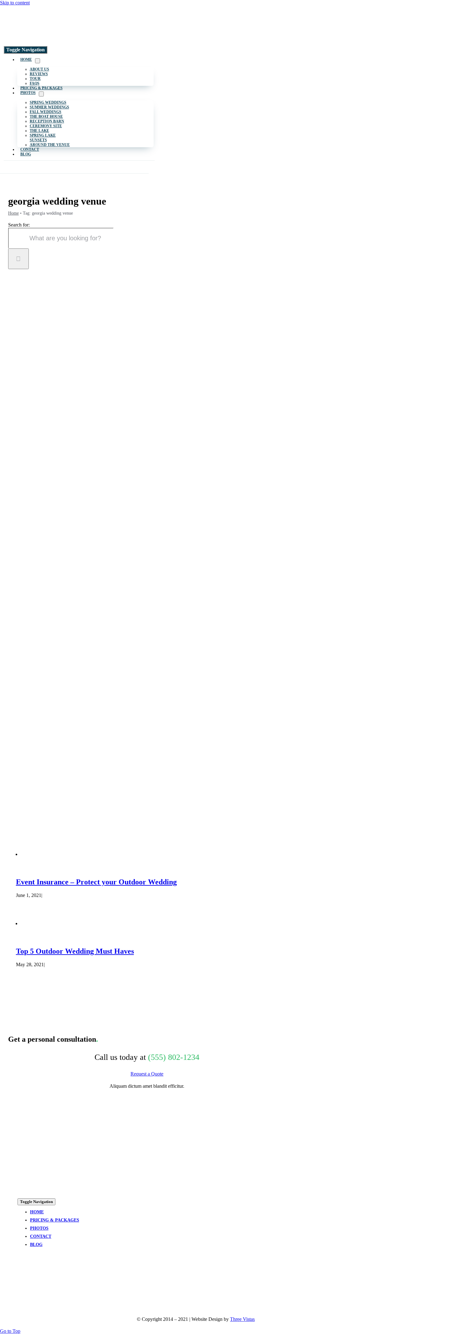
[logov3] (55, 39)
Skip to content (15, 2)
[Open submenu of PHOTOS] (41, 93)
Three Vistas (242, 1319)
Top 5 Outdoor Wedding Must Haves (75, 951)
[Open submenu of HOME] (37, 60)
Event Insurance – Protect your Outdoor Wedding (96, 882)
